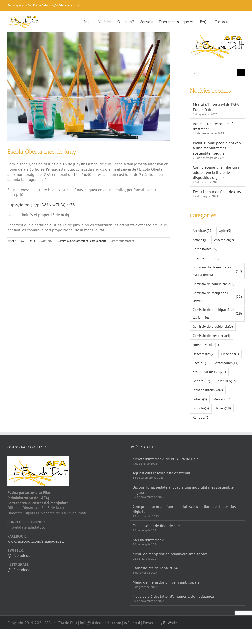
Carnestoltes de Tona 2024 (155, 567)
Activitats (203, 230)
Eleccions (230, 353)
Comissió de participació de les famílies (217, 313)
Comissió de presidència (213, 326)
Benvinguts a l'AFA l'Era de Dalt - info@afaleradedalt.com (43, 5)
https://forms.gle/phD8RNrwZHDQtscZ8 (41, 204)
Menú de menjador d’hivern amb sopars (166, 582)
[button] (237, 21)
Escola (199, 362)
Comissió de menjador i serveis (217, 296)
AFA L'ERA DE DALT (23, 240)
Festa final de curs (209, 371)
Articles (200, 239)
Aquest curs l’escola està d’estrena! (161, 472)
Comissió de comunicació (213, 283)
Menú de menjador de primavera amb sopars (170, 553)
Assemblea (224, 239)
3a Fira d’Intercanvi (149, 539)
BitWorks (170, 622)
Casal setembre (206, 258)
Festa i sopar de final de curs (217, 191)
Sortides (201, 408)
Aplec (225, 230)
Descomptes (204, 353)
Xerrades (201, 417)
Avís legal (132, 622)
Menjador (223, 399)
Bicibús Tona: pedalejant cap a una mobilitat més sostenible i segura (217, 148)
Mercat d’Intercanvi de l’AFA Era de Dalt (165, 458)
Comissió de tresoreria (211, 335)
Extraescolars (225, 362)
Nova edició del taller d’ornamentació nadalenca (173, 596)
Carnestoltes (205, 248)
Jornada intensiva (208, 389)
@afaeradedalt (20, 555)
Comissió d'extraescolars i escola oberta (82, 240)
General (201, 380)
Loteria (200, 399)
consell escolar (206, 344)
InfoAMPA (227, 380)
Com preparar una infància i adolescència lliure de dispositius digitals (216, 172)
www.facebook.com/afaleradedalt (35, 541)
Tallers (223, 408)
